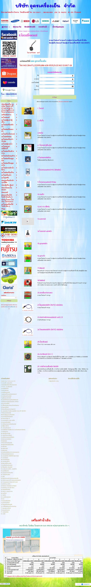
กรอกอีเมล (3, 295)
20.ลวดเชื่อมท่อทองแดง (45, 292)
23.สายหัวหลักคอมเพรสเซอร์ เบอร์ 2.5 (50, 317)
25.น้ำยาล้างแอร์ (43, 341)
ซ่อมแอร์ (25, 31)
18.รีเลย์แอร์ (41, 280)
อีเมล (37, 86)
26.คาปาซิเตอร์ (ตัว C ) (45, 354)
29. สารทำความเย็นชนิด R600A (48, 366)
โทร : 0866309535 (9, 94)
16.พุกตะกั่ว (41, 255)
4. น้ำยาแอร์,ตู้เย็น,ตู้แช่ (45, 145)
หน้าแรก (20, 31)
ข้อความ (36, 89)
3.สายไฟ (40, 133)
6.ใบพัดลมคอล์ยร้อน (44, 157)
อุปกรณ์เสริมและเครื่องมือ (34, 31)
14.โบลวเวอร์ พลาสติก (45, 231)
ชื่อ (38, 75)
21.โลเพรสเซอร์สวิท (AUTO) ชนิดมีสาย (50, 305)
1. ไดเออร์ (41, 108)
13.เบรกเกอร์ (42, 219)
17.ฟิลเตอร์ (41, 268)
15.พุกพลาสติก (42, 243)
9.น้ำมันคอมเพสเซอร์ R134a (47, 182)
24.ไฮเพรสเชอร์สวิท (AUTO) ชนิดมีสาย (50, 329)
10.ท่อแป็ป (41, 194)
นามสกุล (36, 79)
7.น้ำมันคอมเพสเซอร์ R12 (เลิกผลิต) (49, 169)
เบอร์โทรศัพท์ (35, 82)
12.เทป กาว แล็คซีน (44, 206)
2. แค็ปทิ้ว (41, 120)
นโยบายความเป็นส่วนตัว (10, 306)
